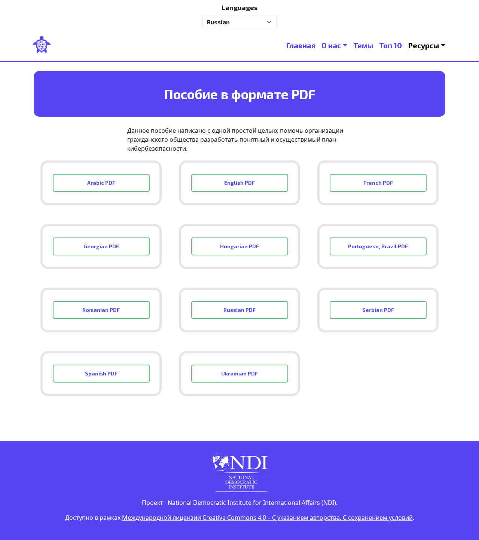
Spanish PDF (101, 373)
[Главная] (45, 45)
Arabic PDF (101, 183)
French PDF (378, 183)
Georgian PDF (101, 246)
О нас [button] (331, 45)
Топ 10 (390, 45)
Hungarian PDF (239, 246)
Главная (300, 45)
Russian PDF (239, 310)
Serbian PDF (378, 310)
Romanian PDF (101, 310)
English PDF (239, 183)
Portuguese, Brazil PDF (378, 246)
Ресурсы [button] (423, 45)
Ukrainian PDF (239, 373)
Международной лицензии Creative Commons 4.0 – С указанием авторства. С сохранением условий (267, 517)
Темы (363, 45)
